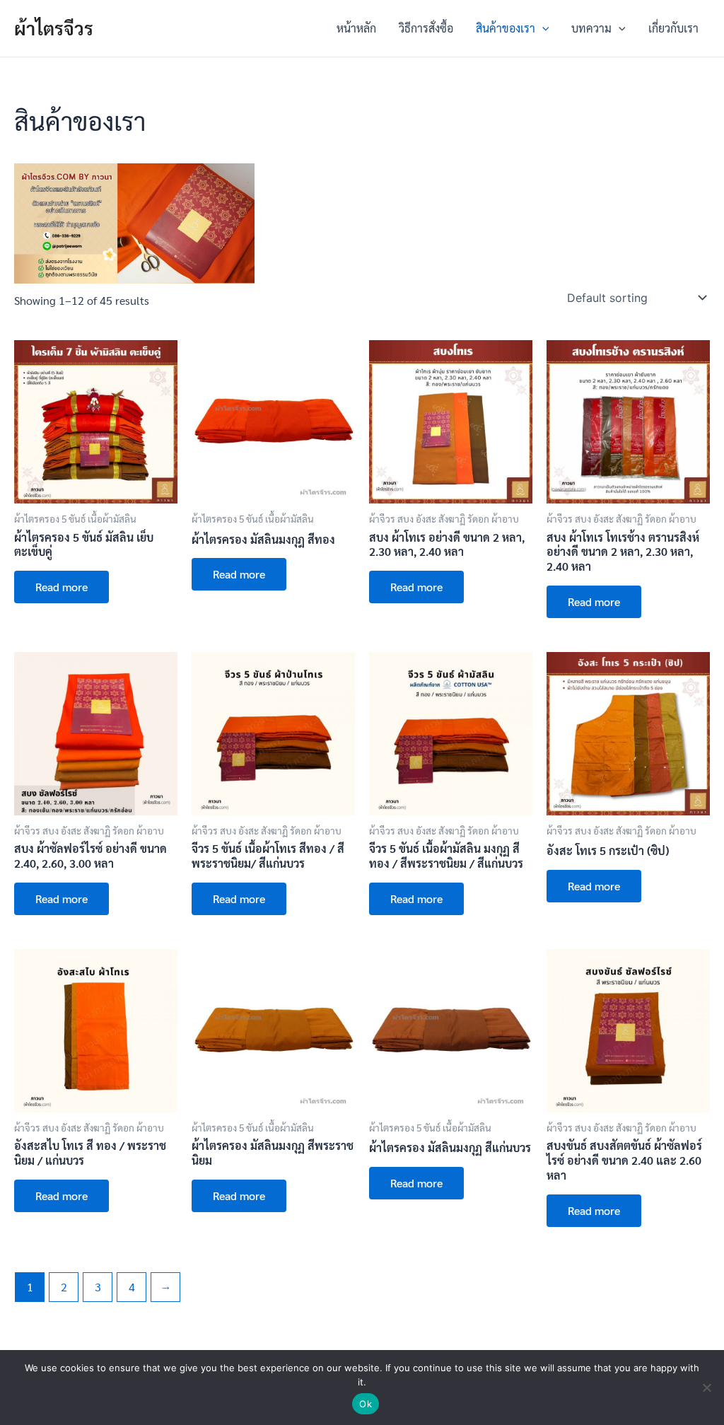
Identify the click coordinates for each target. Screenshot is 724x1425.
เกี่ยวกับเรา (673, 28)
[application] (542, 28)
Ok (365, 1403)
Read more (61, 586)
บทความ (591, 28)
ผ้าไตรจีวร (53, 28)
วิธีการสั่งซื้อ (426, 28)
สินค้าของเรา (505, 28)
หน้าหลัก (356, 28)
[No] (706, 1387)
